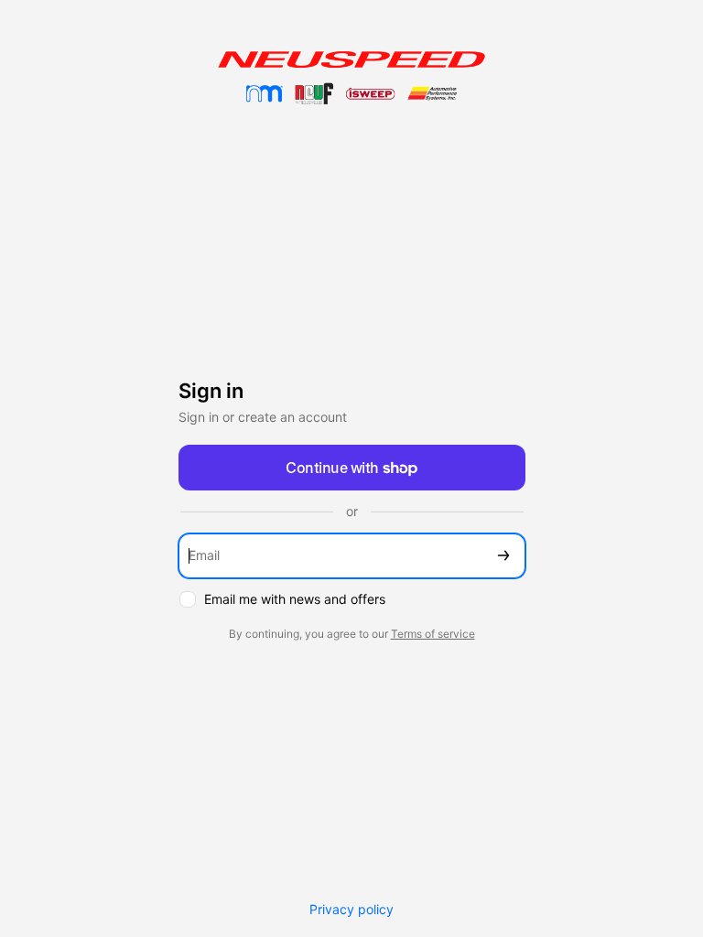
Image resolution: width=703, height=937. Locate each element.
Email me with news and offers (294, 599)
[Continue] (503, 556)
